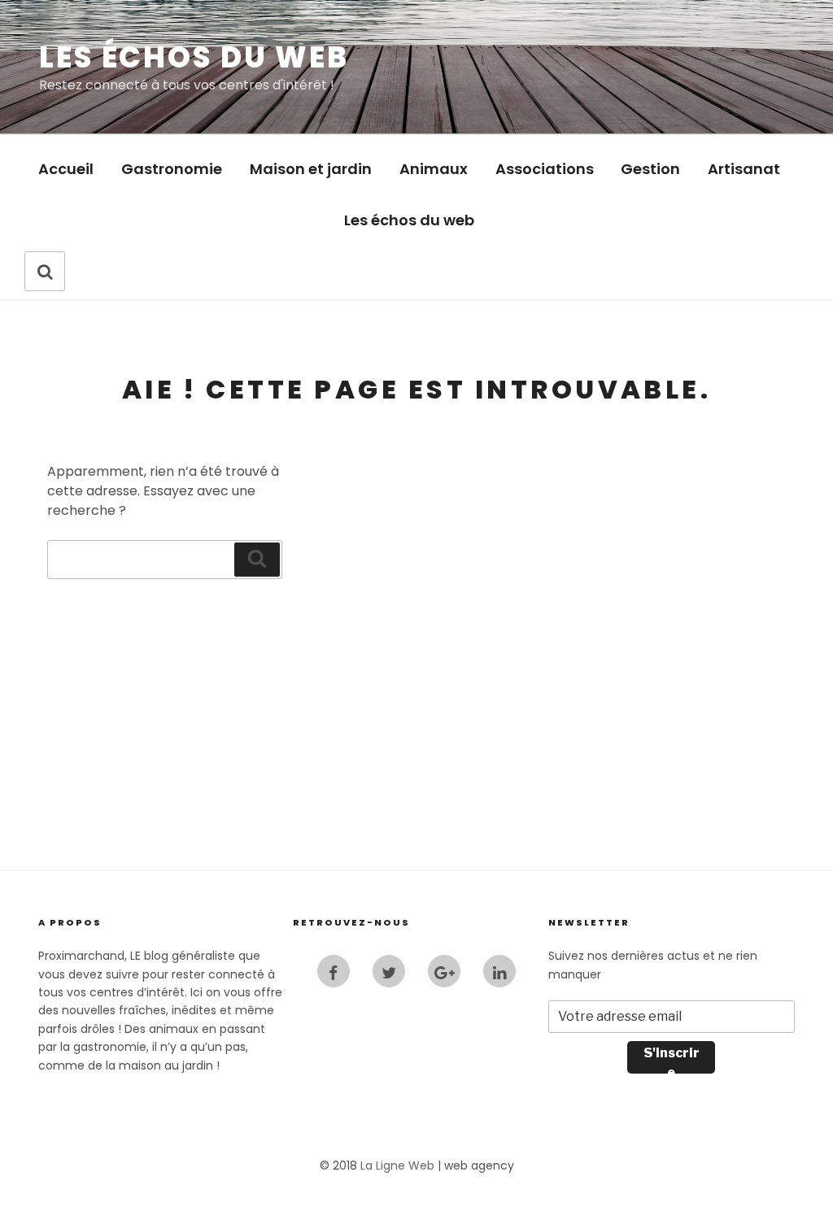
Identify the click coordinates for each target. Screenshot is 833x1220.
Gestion (650, 169)
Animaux (433, 169)
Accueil (66, 169)
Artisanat (744, 169)
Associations (544, 169)
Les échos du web (194, 57)
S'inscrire (671, 1059)
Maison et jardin (311, 169)
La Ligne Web (397, 1165)
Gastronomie (171, 169)
